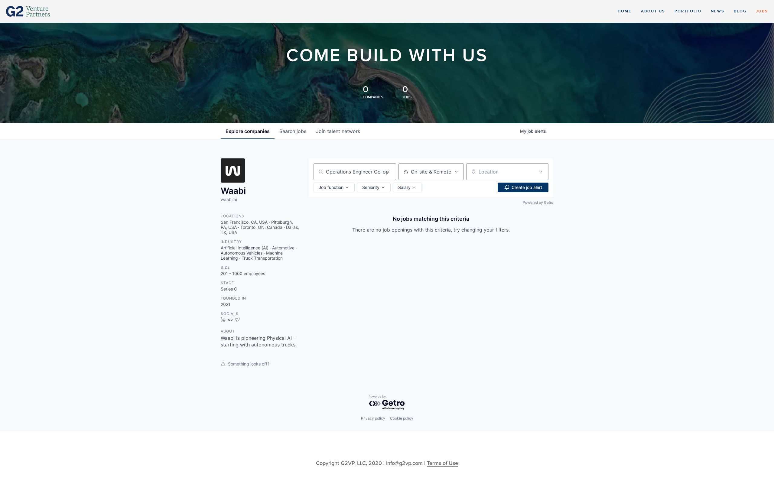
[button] (334, 187)
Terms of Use (442, 463)
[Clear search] (388, 171)
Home (625, 11)
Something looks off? (248, 363)
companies (248, 131)
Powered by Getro (538, 202)
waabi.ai (229, 199)
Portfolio (688, 11)
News (717, 11)
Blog (740, 11)
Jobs (762, 11)
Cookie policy (401, 418)
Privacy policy (373, 418)
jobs (292, 131)
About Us (653, 11)
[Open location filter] (540, 171)
